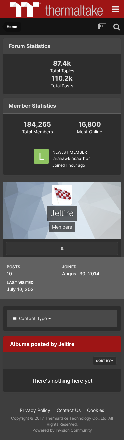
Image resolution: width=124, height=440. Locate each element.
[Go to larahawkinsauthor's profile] (41, 156)
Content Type (32, 318)
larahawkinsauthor (71, 158)
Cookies (95, 410)
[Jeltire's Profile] (62, 248)
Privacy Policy (35, 410)
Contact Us (69, 410)
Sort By (103, 361)
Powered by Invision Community (62, 430)
